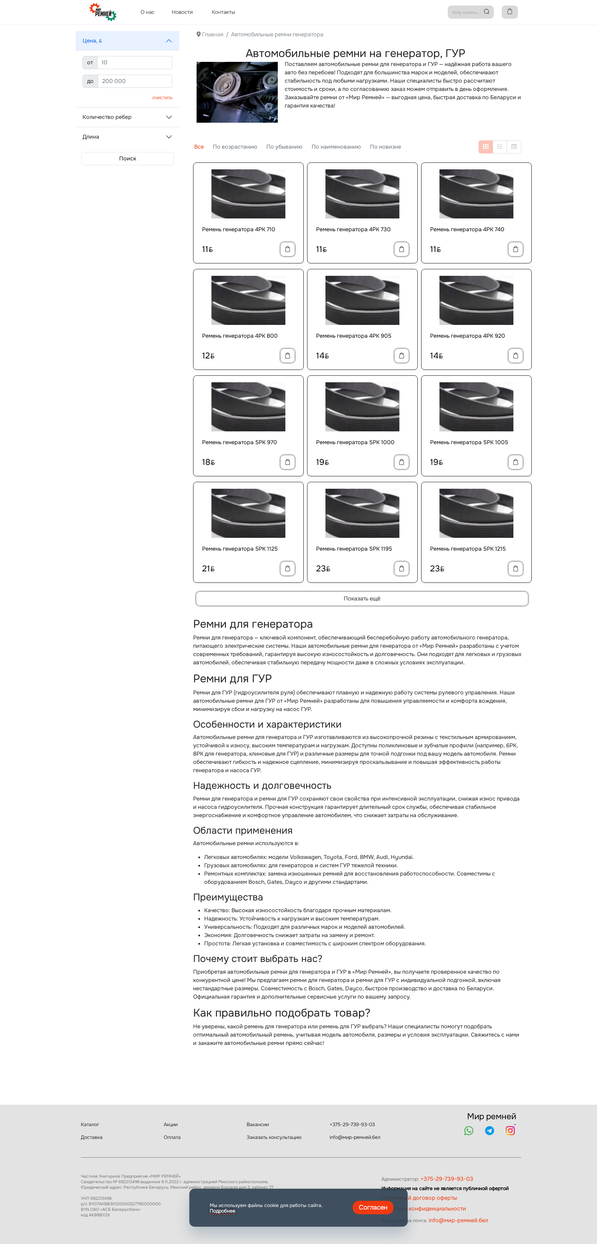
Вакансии (258, 1124)
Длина (91, 136)
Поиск (127, 158)
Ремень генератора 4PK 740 (467, 229)
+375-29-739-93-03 (352, 1124)
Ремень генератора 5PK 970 (239, 442)
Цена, (92, 40)
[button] (127, 40)
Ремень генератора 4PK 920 (467, 336)
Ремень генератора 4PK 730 (353, 229)
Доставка (92, 1137)
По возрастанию (235, 146)
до (90, 81)
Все (199, 146)
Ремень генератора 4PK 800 (240, 336)
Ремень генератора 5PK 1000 (355, 442)
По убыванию (284, 146)
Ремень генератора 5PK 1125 (240, 548)
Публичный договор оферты (419, 1197)
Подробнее (222, 1211)
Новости (182, 12)
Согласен (373, 1207)
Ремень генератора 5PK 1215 (468, 548)
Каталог (90, 1124)
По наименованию (336, 146)
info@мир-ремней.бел (355, 1137)
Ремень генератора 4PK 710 (238, 229)
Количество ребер (107, 117)
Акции (171, 1124)
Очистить (162, 97)
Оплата (172, 1137)
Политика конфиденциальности (423, 1208)
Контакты (223, 12)
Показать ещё (362, 598)
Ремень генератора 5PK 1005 (469, 442)
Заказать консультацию (274, 1137)
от (90, 62)
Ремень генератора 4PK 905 (353, 336)
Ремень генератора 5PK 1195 (354, 548)
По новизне (385, 146)
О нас (147, 12)
